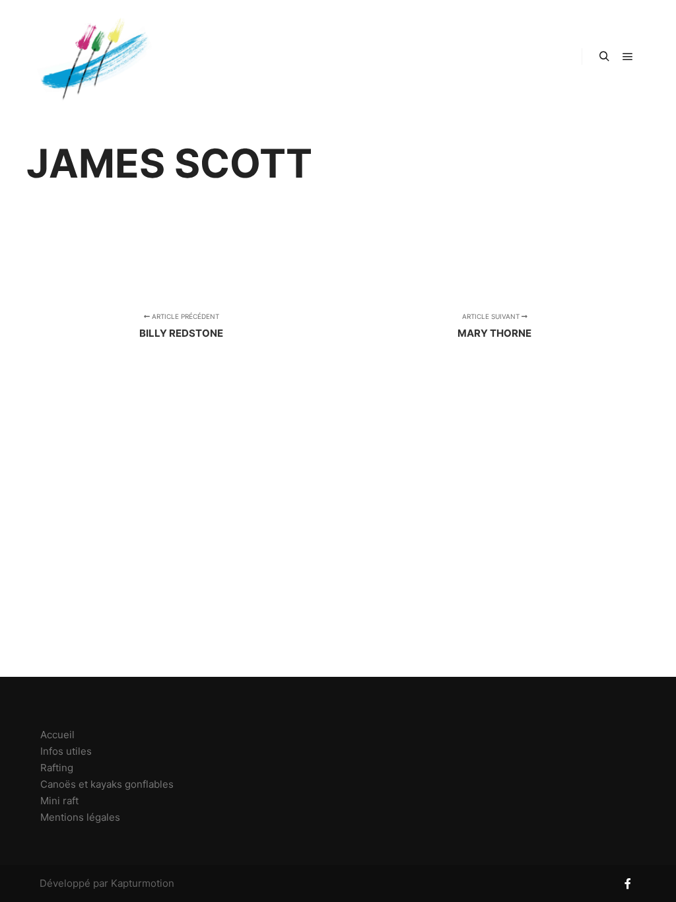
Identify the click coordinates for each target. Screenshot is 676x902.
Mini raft (59, 800)
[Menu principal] (628, 56)
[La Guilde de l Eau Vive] (92, 56)
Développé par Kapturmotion (107, 883)
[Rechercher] (604, 56)
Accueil (57, 734)
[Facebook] (627, 883)
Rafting (56, 767)
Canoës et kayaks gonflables (107, 784)
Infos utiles (66, 751)
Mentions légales (80, 817)
